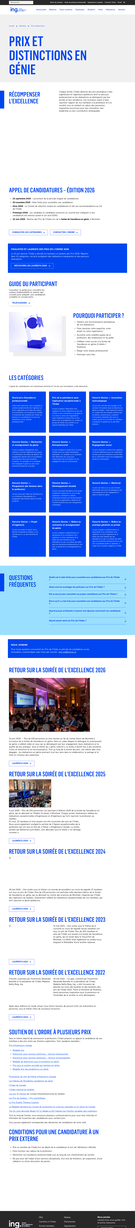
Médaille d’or (18, 1051)
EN (124, 2)
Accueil (11, 26)
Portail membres (46, 1226)
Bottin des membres (56, 2)
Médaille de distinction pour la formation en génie (36, 1062)
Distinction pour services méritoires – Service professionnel (40, 1054)
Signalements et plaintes (95, 2)
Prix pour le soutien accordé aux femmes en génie (36, 1066)
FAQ (41, 1218)
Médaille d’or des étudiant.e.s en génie (31, 1069)
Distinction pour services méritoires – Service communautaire (41, 1058)
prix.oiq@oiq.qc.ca (67, 652)
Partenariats (69, 1222)
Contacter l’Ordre (110, 2)
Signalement (70, 1226)
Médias (67, 1218)
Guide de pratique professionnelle (75, 2)
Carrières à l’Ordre (47, 1222)
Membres (22, 26)
